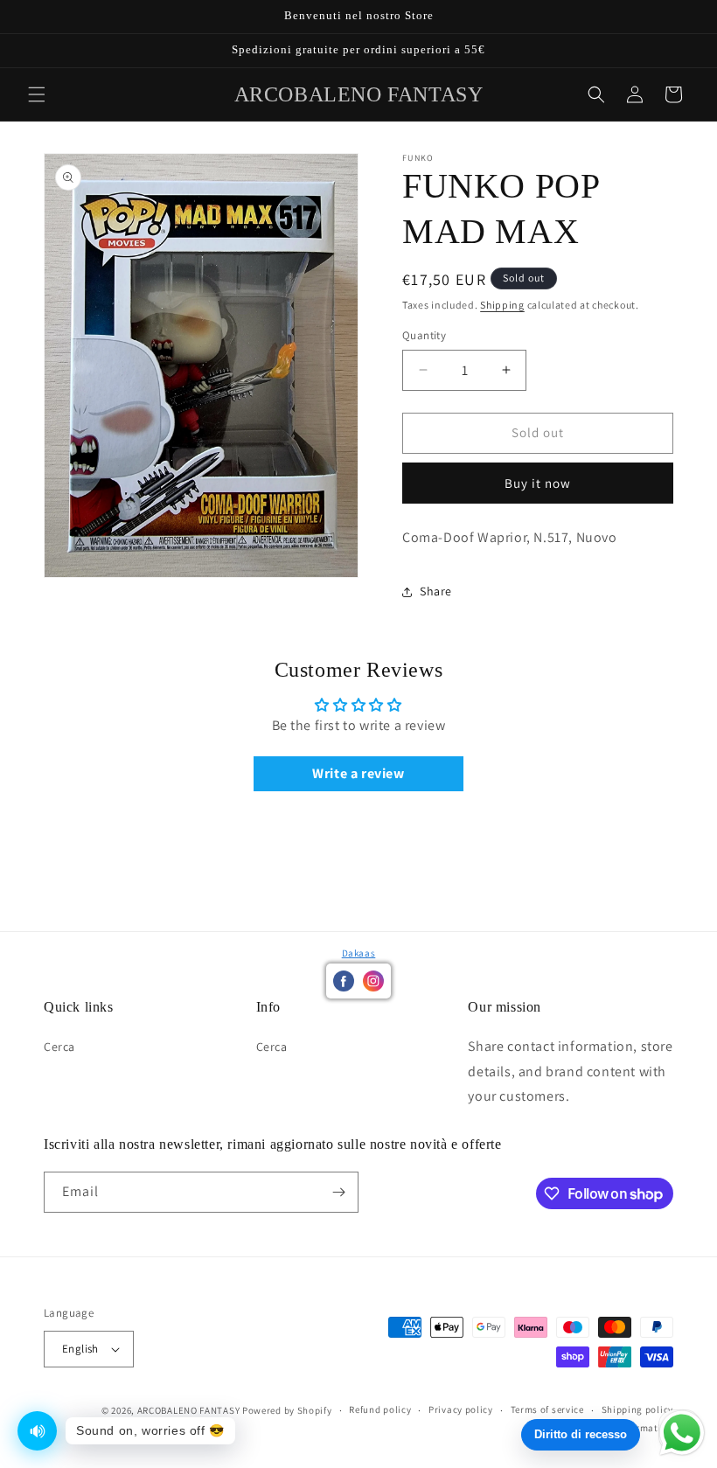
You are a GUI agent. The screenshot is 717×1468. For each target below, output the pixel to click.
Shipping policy (638, 1409)
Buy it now (538, 483)
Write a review (358, 773)
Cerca (59, 1046)
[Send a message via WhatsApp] (682, 1433)
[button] (36, 94)
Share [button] (436, 591)
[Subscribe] (338, 1192)
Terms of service (547, 1409)
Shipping (502, 304)
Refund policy (380, 1409)
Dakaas (359, 953)
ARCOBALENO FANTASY (188, 1410)
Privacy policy (460, 1409)
